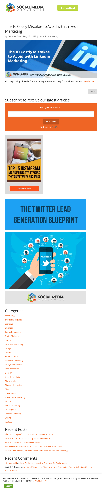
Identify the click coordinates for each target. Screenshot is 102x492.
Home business (11, 356)
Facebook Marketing (14, 344)
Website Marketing (13, 413)
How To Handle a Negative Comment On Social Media (43, 463)
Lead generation (12, 368)
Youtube (8, 422)
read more (89, 81)
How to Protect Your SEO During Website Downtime (27, 438)
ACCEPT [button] (9, 486)
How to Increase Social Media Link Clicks (22, 442)
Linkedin (8, 373)
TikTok (8, 401)
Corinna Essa (14, 36)
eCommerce (10, 340)
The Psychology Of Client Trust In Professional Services (29, 434)
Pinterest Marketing (13, 385)
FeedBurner (57, 127)
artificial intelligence (13, 319)
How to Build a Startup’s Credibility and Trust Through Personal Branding (36, 450)
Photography (10, 381)
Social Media (10, 393)
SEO (7, 389)
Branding (9, 324)
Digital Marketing (12, 336)
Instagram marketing (14, 364)
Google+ (8, 348)
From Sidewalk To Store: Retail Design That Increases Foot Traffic (33, 446)
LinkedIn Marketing (48, 36)
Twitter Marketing (12, 405)
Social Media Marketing (15, 397)
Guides (8, 352)
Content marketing (13, 332)
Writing (8, 418)
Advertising (9, 315)
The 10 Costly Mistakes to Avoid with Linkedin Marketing (42, 29)
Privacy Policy (40, 480)
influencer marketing (14, 360)
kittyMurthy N (11, 463)
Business (9, 328)
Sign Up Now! (68, 7)
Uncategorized (11, 409)
